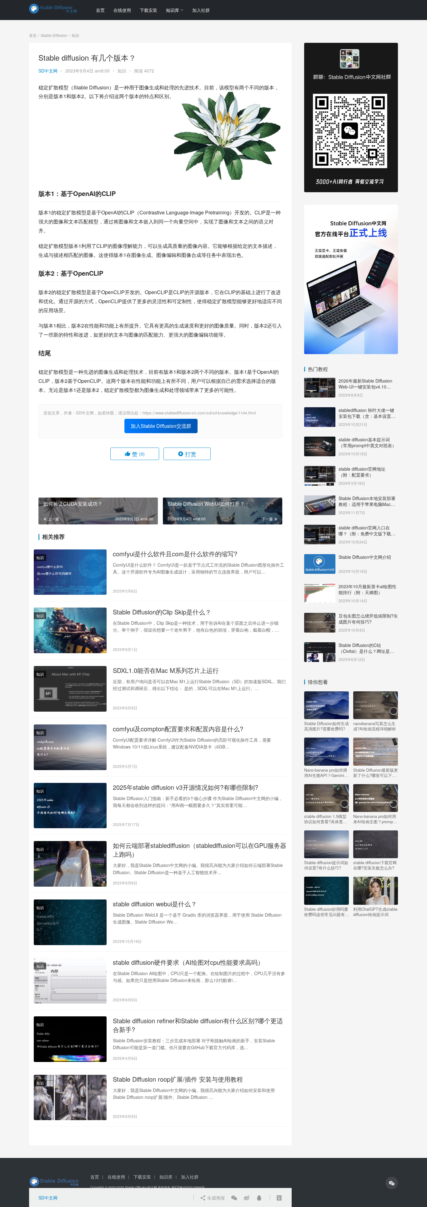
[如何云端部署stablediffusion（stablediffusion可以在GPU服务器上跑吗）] (70, 864)
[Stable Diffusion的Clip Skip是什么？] (70, 630)
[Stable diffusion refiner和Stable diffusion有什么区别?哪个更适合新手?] (70, 1039)
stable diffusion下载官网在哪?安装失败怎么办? (375, 865)
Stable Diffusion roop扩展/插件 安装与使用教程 (178, 1079)
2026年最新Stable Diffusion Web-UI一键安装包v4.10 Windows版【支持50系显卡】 (367, 387)
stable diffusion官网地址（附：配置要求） (362, 472)
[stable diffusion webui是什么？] (70, 922)
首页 (100, 10)
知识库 (172, 10)
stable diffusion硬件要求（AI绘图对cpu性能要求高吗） (188, 962)
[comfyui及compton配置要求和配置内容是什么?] (70, 747)
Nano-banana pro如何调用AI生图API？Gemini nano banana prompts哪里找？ (325, 772)
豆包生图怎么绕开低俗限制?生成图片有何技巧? (368, 619)
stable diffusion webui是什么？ (155, 903)
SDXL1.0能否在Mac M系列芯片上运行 (166, 670)
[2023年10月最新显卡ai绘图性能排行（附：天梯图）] (319, 587)
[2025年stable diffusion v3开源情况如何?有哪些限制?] (70, 806)
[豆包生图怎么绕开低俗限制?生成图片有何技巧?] (319, 616)
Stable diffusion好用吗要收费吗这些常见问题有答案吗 (326, 911)
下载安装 (148, 10)
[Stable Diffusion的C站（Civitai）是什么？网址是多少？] (319, 646)
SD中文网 (48, 71)
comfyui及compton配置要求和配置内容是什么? (178, 728)
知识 (122, 71)
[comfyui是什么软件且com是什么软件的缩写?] (70, 572)
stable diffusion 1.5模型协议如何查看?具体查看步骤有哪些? (325, 819)
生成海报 (215, 1197)
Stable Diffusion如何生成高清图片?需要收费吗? (326, 726)
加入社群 (201, 10)
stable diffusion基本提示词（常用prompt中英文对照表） (367, 442)
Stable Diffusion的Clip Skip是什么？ (162, 612)
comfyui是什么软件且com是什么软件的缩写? (175, 553)
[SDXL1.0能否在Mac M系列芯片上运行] (70, 689)
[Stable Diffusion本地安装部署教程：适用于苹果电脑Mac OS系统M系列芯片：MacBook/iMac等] (319, 499)
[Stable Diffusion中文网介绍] (319, 557)
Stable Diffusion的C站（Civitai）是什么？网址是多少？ (366, 651)
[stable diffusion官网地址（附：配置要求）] (319, 469)
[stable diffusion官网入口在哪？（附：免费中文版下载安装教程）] (319, 528)
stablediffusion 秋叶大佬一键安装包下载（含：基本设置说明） (367, 416)
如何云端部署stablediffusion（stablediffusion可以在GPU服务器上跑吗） (199, 850)
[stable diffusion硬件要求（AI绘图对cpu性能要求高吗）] (70, 981)
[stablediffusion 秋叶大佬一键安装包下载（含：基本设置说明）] (319, 411)
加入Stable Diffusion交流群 (161, 425)
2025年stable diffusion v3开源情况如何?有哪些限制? (185, 787)
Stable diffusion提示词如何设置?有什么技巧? (326, 865)
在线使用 (122, 10)
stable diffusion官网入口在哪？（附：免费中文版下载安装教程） (367, 533)
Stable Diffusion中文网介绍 (365, 557)
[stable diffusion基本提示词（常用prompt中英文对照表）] (319, 440)
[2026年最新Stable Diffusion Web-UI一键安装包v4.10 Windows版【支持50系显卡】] (319, 381)
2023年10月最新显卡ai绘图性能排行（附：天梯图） (367, 589)
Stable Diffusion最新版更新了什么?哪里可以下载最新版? (375, 772)
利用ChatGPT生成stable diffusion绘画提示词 (375, 911)
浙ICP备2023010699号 (188, 1187)
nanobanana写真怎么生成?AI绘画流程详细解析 (374, 726)
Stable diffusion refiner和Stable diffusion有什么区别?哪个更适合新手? (198, 1025)
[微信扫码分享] (234, 1197)
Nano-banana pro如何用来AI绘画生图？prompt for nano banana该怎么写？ (374, 819)
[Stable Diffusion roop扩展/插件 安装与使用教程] (70, 1097)
